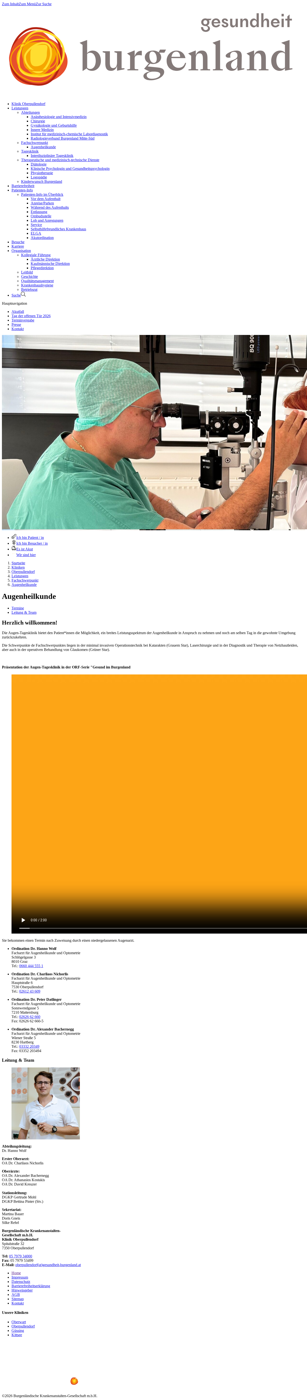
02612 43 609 (29, 991)
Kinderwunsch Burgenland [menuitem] (41, 181)
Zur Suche (44, 4)
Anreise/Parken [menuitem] (42, 203)
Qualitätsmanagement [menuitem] (37, 281)
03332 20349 (29, 1046)
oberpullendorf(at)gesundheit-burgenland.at (48, 1265)
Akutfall (18, 312)
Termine (18, 608)
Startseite (18, 563)
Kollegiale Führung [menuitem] (36, 255)
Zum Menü (27, 4)
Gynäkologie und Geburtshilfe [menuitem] (54, 125)
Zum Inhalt (10, 4)
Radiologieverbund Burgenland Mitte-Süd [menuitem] (62, 138)
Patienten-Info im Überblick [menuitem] (42, 194)
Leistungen (20, 576)
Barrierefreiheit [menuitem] (23, 186)
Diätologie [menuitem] (39, 164)
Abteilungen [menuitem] (30, 112)
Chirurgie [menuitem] (38, 121)
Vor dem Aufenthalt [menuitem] (45, 199)
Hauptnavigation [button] (14, 303)
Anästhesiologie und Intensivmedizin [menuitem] (59, 117)
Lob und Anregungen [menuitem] (47, 220)
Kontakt (18, 329)
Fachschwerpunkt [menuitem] (34, 143)
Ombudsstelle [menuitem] (41, 216)
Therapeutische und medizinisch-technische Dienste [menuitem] (60, 160)
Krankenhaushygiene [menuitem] (37, 285)
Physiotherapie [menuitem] (42, 173)
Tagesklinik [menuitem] (30, 151)
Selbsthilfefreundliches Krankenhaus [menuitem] (58, 229)
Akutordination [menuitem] (42, 238)
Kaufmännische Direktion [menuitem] (50, 264)
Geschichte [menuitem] (29, 276)
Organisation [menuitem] (21, 251)
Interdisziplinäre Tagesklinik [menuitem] (52, 156)
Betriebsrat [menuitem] (29, 289)
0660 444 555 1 (31, 966)
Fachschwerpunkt (25, 580)
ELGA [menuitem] (36, 233)
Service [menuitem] (36, 225)
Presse (16, 324)
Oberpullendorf (23, 572)
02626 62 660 (29, 1017)
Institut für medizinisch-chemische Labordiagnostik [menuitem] (69, 134)
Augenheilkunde (24, 585)
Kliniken (18, 567)
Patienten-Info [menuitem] (22, 190)
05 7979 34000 (20, 1256)
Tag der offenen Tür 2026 (31, 316)
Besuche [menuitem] (18, 242)
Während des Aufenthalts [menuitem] (50, 207)
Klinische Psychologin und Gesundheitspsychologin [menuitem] (70, 169)
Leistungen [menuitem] (20, 108)
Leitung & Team (24, 612)
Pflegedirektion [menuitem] (42, 268)
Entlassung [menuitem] (39, 212)
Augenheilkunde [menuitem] (43, 147)
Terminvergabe (23, 320)
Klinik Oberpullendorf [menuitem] (28, 104)
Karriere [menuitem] (18, 246)
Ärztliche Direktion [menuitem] (45, 259)
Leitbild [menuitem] (27, 272)
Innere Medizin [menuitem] (42, 130)
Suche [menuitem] (16, 295)
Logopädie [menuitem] (39, 177)
